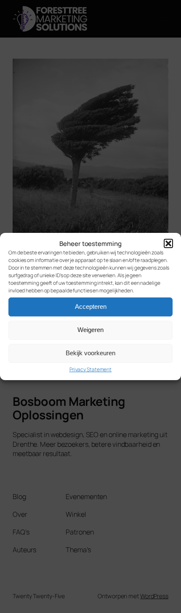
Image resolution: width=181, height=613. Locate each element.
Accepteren (90, 306)
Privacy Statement (90, 369)
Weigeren (90, 329)
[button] (168, 243)
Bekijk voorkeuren (90, 352)
